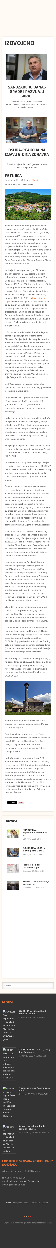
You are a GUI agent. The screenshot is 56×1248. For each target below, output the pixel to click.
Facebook (13, 3)
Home (8, 1203)
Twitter (8, 3)
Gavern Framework (28, 1232)
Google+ (18, 3)
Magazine (28, 1216)
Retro (26, 1216)
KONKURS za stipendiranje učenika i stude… (33, 1012)
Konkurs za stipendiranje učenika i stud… (32, 1127)
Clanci (35, 180)
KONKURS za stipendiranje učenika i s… (35, 832)
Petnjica (13, 175)
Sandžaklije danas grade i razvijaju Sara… (27, 92)
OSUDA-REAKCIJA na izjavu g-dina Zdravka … (27, 155)
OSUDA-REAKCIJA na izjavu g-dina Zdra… (34, 849)
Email (41, 184)
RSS (4, 3)
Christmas (30, 1216)
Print (38, 184)
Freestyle (24, 1216)
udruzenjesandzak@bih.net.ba (24, 1181)
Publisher (25, 14)
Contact (45, 1203)
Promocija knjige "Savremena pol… (32, 866)
